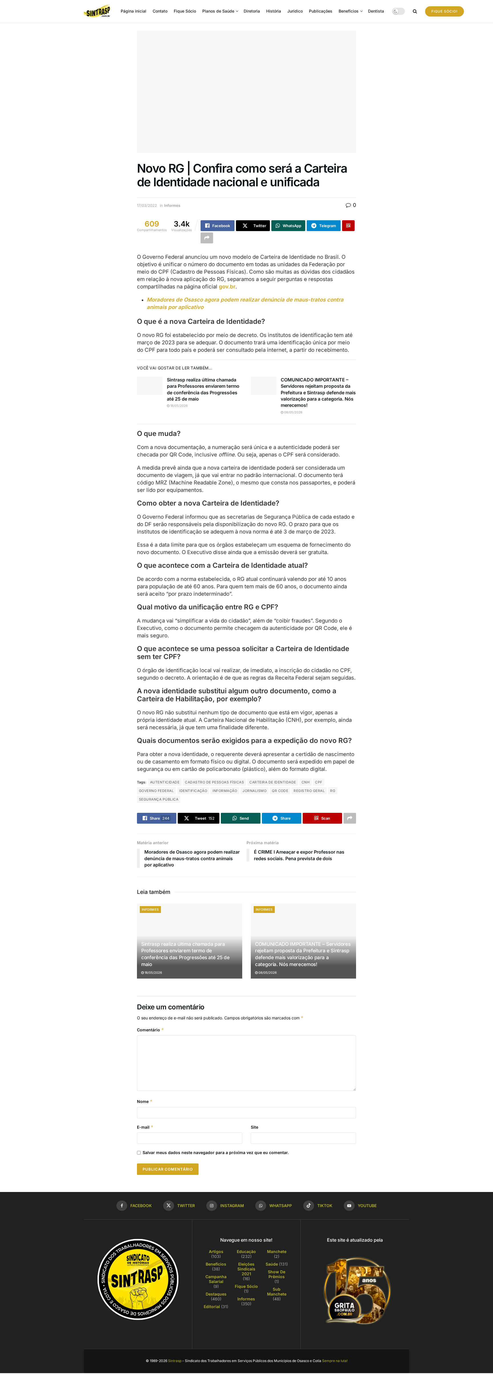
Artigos (216, 1251)
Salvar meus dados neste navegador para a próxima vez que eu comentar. (216, 1152)
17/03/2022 (147, 205)
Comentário (150, 1029)
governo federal (156, 791)
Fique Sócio (185, 11)
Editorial (212, 1306)
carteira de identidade (272, 782)
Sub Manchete (276, 1291)
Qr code (280, 791)
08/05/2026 (292, 412)
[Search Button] (415, 11)
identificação (193, 791)
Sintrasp (174, 1361)
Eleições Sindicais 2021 (246, 1269)
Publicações (320, 11)
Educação (246, 1251)
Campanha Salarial (216, 1279)
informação (225, 791)
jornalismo (254, 791)
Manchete (276, 1251)
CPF (318, 782)
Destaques (216, 1294)
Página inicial (133, 11)
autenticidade (164, 782)
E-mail (145, 1127)
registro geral (309, 791)
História (273, 11)
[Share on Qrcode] (348, 225)
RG (332, 791)
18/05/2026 (178, 406)
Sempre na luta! (334, 1361)
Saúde (272, 1264)
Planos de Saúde (218, 11)
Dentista (376, 11)
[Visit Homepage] (98, 11)
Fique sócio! (444, 11)
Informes (172, 205)
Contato (160, 11)
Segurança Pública (158, 799)
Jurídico (295, 11)
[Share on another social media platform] (207, 238)
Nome (145, 1101)
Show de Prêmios (276, 1274)
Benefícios (349, 11)
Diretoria (252, 11)
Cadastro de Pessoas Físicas (214, 782)
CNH (306, 782)
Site (254, 1127)
